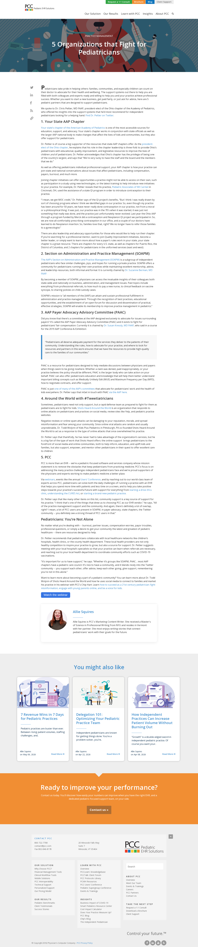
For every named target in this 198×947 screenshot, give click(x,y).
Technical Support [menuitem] (42, 884)
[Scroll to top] (171, 836)
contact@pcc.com (42, 846)
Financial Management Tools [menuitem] (48, 872)
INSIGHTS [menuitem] (86, 899)
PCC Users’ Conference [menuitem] (91, 884)
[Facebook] (147, 942)
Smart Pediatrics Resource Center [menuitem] (96, 906)
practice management (99, 36)
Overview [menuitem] (84, 868)
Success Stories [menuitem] (41, 909)
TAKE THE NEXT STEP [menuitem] (139, 904)
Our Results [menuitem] (110, 13)
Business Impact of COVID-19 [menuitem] (94, 902)
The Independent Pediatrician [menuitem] (94, 922)
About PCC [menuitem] (162, 13)
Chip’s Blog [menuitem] (85, 918)
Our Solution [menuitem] (93, 13)
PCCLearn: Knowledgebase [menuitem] (93, 872)
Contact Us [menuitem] (131, 895)
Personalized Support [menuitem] (44, 887)
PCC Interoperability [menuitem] (43, 881)
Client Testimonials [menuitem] (43, 906)
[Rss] (163, 942)
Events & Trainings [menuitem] (89, 891)
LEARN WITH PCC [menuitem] (91, 865)
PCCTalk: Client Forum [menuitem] (90, 875)
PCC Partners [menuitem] (132, 892)
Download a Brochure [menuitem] (136, 910)
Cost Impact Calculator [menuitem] (91, 909)
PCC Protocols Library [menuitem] (90, 878)
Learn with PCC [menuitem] (130, 13)
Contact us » (99, 810)
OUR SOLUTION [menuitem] (43, 865)
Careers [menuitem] (129, 889)
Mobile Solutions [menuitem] (42, 878)
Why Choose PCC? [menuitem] (43, 868)
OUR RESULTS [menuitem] (42, 899)
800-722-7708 (41, 842)
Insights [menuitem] (148, 13)
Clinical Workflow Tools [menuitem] (45, 875)
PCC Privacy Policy (85, 943)
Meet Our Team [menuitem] (133, 883)
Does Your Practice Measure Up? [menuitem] (95, 912)
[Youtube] (158, 942)
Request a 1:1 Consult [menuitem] (136, 907)
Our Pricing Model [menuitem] (42, 891)
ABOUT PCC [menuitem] (133, 876)
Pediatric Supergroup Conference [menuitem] (95, 887)
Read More (57, 754)
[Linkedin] (152, 942)
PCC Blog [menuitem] (84, 915)
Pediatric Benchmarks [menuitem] (44, 902)
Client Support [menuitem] (132, 914)
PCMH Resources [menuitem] (88, 881)
